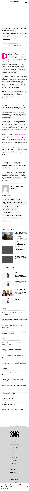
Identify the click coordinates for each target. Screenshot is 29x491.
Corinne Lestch (6, 38)
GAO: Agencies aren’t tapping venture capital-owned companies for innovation (21, 234)
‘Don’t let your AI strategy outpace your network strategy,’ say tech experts (20, 291)
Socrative (16, 212)
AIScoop (14, 463)
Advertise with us (15, 472)
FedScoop (14, 447)
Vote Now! (4, 488)
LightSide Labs (7, 212)
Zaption (14, 209)
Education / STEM (16, 218)
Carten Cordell (21, 243)
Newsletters (14, 469)
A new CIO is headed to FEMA (21, 298)
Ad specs (14, 476)
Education (6, 218)
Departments (6, 221)
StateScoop (14, 457)
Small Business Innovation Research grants (17, 59)
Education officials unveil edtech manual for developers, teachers (21, 257)
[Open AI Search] (4, 1)
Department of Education (10, 206)
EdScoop (14, 460)
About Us (14, 441)
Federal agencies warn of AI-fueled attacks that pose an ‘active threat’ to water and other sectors (20, 275)
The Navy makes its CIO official (20, 281)
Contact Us (14, 479)
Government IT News (8, 199)
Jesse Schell (6, 209)
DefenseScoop (14, 451)
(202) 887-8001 (14, 482)
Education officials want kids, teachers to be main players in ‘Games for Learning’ (21, 248)
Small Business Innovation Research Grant (13, 203)
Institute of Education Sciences (12, 215)
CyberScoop (14, 454)
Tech (18, 199)
